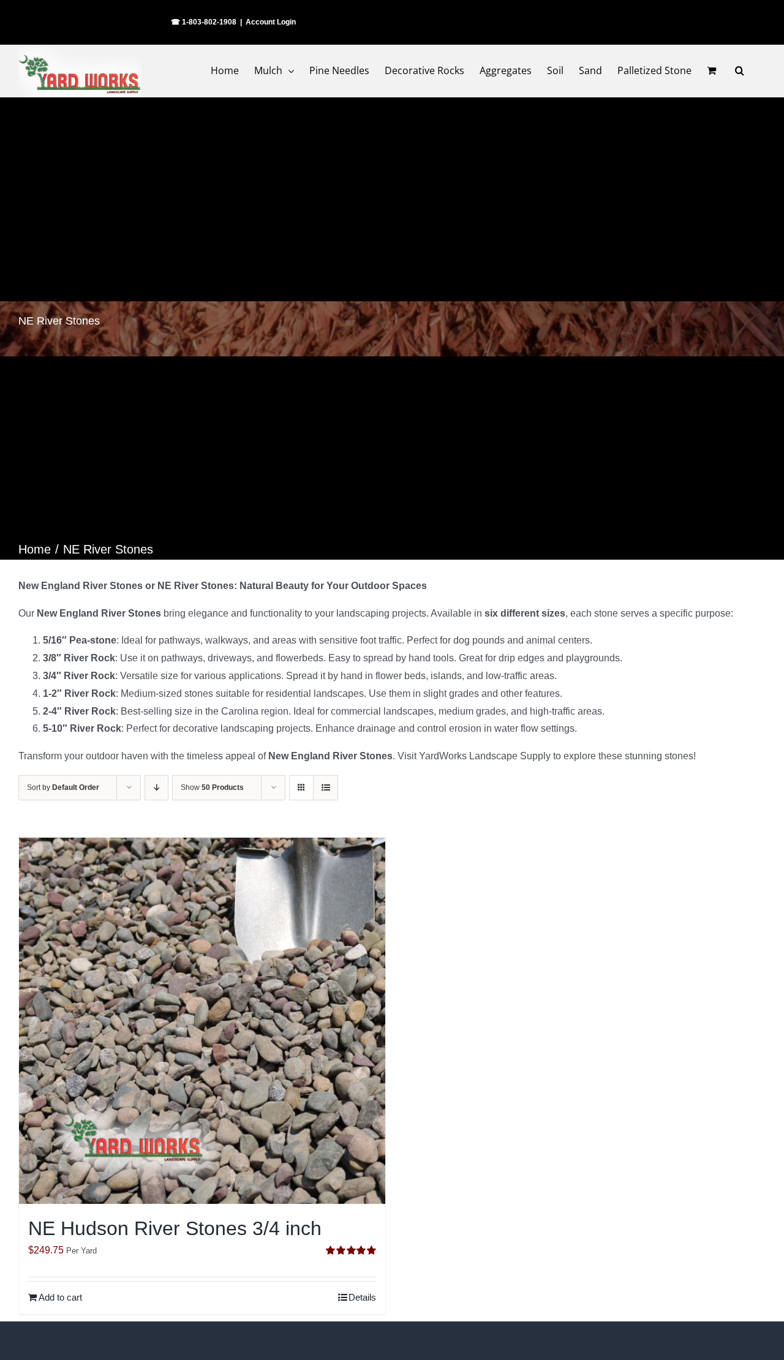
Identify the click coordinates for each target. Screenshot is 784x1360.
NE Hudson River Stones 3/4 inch (175, 1228)
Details (362, 1297)
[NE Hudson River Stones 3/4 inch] (202, 1021)
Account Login (271, 22)
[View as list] (325, 788)
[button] (739, 70)
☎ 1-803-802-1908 (203, 22)
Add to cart (60, 1297)
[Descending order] (156, 787)
